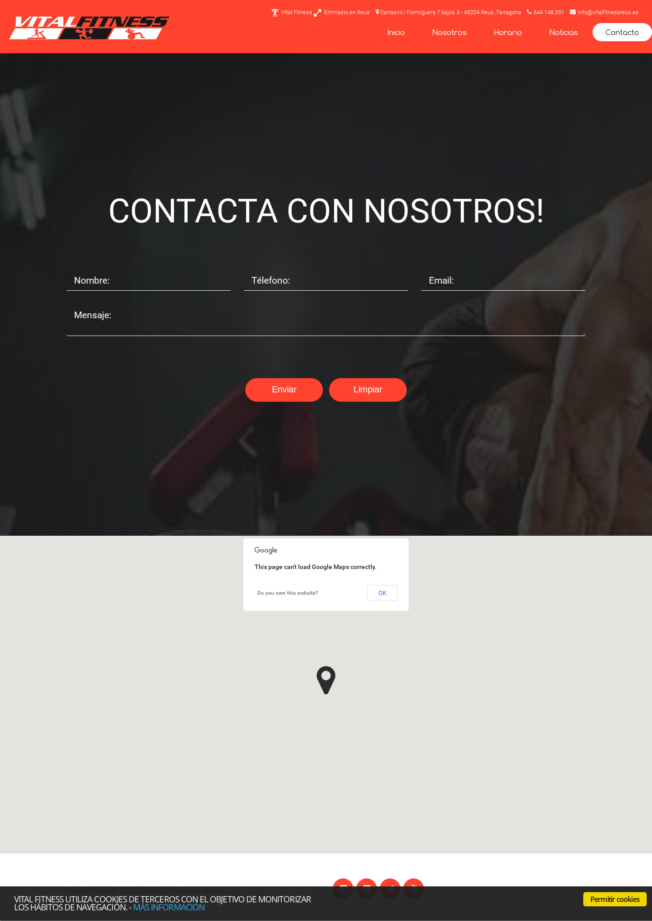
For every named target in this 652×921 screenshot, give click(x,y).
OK (382, 593)
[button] (326, 680)
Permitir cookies (615, 899)
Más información (168, 907)
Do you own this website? (287, 593)
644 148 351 (549, 12)
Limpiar (367, 389)
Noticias (564, 32)
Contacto (622, 32)
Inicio (396, 32)
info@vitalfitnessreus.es (608, 12)
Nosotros (449, 32)
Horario (508, 32)
